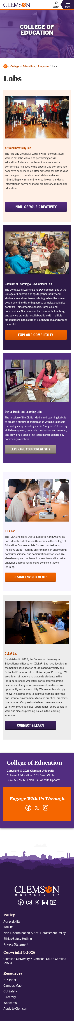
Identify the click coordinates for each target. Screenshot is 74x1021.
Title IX (8, 927)
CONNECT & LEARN (30, 725)
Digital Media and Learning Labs (23, 411)
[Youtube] (53, 904)
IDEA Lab (10, 531)
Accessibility (11, 921)
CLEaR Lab (11, 653)
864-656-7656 (16, 780)
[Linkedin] (45, 904)
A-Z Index (10, 980)
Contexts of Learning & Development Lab (28, 284)
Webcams (10, 1003)
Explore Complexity (35, 334)
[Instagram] (46, 809)
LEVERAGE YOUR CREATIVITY (30, 449)
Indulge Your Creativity (36, 206)
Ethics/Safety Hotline (17, 938)
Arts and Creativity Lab (18, 148)
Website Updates (50, 780)
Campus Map (12, 985)
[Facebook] (28, 809)
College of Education (22, 66)
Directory (9, 997)
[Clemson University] (16, 6)
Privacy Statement (15, 944)
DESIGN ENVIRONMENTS (30, 577)
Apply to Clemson (15, 1008)
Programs (43, 66)
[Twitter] (37, 809)
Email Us (32, 780)
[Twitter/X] (37, 904)
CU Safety (10, 991)
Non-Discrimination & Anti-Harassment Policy (34, 933)
